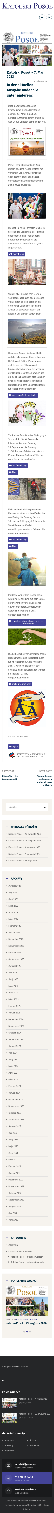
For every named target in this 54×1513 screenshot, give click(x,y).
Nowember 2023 (16, 1106)
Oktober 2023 (14, 1113)
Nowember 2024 (16, 1026)
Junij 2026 (13, 899)
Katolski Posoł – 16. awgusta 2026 (24, 840)
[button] (16, 254)
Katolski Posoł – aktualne (20, 1251)
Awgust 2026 (14, 886)
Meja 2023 (13, 1146)
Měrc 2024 (13, 1079)
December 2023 (15, 1099)
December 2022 (15, 1179)
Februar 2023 (14, 1166)
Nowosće (9, 1440)
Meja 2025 (13, 986)
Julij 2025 (12, 972)
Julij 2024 (12, 1053)
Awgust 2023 (14, 1126)
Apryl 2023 (13, 1153)
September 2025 (16, 959)
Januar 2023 (14, 1173)
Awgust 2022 (14, 1206)
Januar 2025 (14, 1012)
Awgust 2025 (14, 966)
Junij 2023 (13, 1139)
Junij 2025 (13, 979)
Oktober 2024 (14, 1032)
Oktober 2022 (14, 1193)
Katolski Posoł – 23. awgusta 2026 (24, 834)
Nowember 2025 (16, 946)
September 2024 (16, 1039)
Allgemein (13, 1245)
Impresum (9, 1450)
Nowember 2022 (16, 1186)
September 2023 (16, 1119)
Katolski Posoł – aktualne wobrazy (27, 1257)
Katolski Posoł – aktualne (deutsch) (27, 1262)
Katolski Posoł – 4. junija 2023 (33, 1399)
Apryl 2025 (13, 992)
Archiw (33, 1440)
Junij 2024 (13, 1059)
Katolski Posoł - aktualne (26, 1319)
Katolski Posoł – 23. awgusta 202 (34, 1414)
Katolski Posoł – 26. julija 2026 (22, 860)
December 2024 (15, 1019)
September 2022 (16, 1199)
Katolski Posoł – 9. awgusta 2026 (24, 847)
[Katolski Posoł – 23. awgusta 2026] (27, 1301)
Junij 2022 (13, 1220)
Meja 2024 (13, 1066)
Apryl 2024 (13, 1073)
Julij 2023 (12, 1133)
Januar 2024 (14, 1093)
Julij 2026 (12, 892)
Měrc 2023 (13, 1159)
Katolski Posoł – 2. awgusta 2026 (24, 854)
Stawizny (9, 1445)
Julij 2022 (12, 1213)
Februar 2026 (14, 926)
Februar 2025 (14, 1006)
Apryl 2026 (13, 912)
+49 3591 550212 (24, 1476)
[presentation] (7, 1331)
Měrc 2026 (13, 919)
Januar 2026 (14, 932)
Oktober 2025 (14, 952)
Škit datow (34, 1445)
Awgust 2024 (14, 1046)
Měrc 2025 (13, 999)
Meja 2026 (13, 906)
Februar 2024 (14, 1086)
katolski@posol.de (25, 1464)
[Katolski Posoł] (27, 6)
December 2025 (15, 939)
